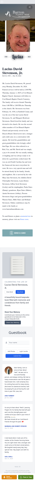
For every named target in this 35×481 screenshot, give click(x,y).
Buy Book (20, 292)
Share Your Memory (12, 322)
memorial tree (26, 216)
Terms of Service (22, 472)
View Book (9, 292)
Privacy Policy (12, 472)
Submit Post (17, 356)
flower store (24, 219)
